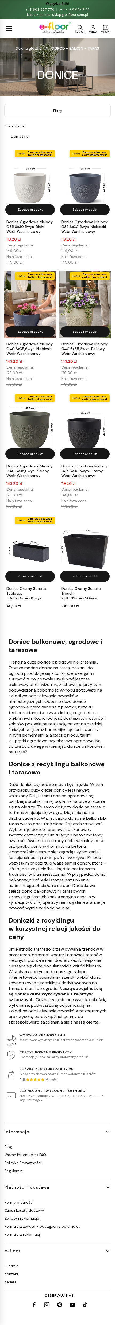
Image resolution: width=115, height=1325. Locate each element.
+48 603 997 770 (40, 9)
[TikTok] (85, 1304)
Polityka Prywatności (23, 1162)
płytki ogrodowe (31, 740)
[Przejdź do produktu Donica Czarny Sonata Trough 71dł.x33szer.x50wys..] (85, 549)
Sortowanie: (14, 126)
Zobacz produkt (30, 209)
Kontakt (11, 1274)
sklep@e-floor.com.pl (70, 15)
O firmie (11, 1266)
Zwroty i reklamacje (22, 1218)
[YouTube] (72, 1304)
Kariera (11, 1282)
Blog (8, 1146)
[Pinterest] (59, 1304)
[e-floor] (55, 28)
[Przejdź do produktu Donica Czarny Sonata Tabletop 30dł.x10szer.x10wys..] (30, 549)
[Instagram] (47, 1304)
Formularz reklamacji (23, 1234)
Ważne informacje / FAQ (25, 1154)
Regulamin (13, 1170)
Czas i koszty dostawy (24, 1210)
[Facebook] (34, 1304)
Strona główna (29, 48)
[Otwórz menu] (9, 28)
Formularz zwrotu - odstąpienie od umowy (42, 1226)
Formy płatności (19, 1202)
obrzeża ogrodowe (75, 740)
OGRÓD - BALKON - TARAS (75, 48)
